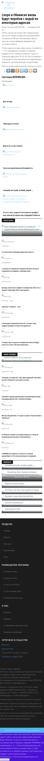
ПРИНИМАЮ (5, 759)
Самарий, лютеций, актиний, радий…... (18, 190)
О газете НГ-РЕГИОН (12, 585)
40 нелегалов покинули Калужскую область (18, 252)
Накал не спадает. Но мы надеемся (17, 357)
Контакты (7, 612)
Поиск (6, 557)
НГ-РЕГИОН (6, 657)
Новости (7, 537)
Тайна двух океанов (11, 124)
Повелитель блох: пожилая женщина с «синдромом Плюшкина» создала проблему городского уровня (22, 474)
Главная (7, 531)
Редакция (7, 619)
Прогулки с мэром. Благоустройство (19, 496)
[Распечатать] (35, 71)
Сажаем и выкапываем (13, 502)
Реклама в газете (10, 578)
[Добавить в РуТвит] (26, 71)
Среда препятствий (12, 509)
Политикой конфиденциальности (26, 757)
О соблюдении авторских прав (16, 625)
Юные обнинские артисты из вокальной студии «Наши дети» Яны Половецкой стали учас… (21, 229)
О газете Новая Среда (12, 591)
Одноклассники (7, 649)
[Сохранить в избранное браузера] (31, 71)
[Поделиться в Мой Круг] (22, 71)
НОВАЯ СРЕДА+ (17, 657)
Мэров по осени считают (13, 146)
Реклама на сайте (10, 571)
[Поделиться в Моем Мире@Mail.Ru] (13, 71)
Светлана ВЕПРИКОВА (16, 27)
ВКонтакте (6, 645)
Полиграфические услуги (13, 598)
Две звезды (7, 101)
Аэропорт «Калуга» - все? (11, 307)
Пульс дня (7, 544)
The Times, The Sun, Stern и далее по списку (22, 490)
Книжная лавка (9, 550)
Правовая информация (13, 632)
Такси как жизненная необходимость (18, 168)
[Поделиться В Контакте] (8, 71)
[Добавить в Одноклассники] (17, 71)
